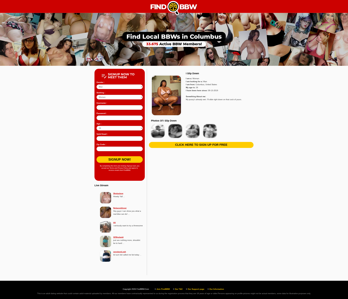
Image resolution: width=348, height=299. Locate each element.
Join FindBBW (163, 289)
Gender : (101, 82)
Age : (99, 124)
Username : (102, 103)
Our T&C (179, 289)
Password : (102, 113)
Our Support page (196, 289)
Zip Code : (101, 144)
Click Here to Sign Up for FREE (201, 144)
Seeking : (101, 93)
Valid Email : (102, 134)
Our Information (216, 289)
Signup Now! (119, 159)
